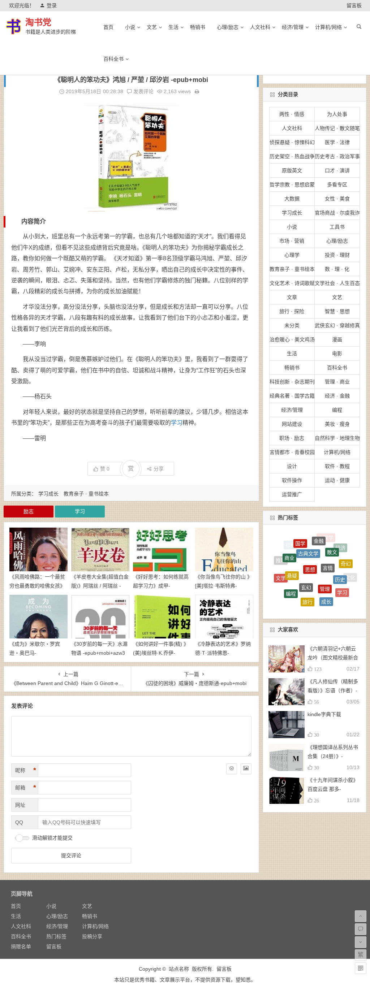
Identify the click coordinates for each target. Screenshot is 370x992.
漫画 (337, 339)
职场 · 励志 (291, 438)
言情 (328, 550)
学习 (176, 423)
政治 (296, 598)
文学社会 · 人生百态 (337, 283)
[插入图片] (246, 768)
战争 (284, 589)
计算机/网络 (328, 27)
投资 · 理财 (337, 255)
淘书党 (38, 22)
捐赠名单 (21, 946)
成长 (326, 587)
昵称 (25, 770)
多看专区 (337, 184)
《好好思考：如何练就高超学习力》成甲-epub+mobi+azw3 (161, 586)
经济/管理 (293, 27)
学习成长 (48, 494)
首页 (108, 27)
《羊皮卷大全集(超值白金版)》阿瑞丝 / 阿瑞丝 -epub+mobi (100, 586)
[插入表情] (231, 768)
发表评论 (143, 91)
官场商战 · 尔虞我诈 (337, 213)
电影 (337, 353)
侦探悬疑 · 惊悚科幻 (292, 142)
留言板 (354, 5)
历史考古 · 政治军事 (337, 156)
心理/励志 (227, 27)
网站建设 (292, 424)
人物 (332, 600)
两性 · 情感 (291, 114)
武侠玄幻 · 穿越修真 (337, 325)
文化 (350, 575)
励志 (28, 511)
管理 (325, 569)
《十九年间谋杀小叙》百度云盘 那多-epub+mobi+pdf (332, 789)
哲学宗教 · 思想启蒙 (292, 184)
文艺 (152, 27)
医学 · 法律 (337, 142)
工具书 (337, 227)
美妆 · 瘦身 (337, 424)
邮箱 (25, 788)
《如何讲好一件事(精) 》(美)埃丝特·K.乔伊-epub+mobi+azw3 (161, 653)
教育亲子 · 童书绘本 (86, 494)
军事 (315, 602)
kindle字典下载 (324, 714)
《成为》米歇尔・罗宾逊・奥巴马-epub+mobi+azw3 (34, 653)
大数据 (292, 199)
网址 (20, 805)
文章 (292, 297)
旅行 (307, 586)
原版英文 (292, 170)
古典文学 (308, 539)
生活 (173, 27)
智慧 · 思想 (337, 311)
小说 (130, 27)
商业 (289, 548)
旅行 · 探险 (291, 311)
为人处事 (337, 114)
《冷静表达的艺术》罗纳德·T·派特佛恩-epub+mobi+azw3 (223, 653)
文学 (281, 570)
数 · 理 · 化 (337, 269)
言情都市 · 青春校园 (292, 452)
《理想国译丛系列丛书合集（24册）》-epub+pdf (332, 756)
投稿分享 (92, 936)
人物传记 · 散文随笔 (337, 128)
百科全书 (113, 59)
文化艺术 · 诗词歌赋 (292, 283)
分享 (159, 469)
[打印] (196, 91)
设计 (292, 466)
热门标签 (56, 936)
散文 (332, 542)
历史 (340, 564)
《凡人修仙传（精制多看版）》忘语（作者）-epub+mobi (332, 690)
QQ (19, 822)
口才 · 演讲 (337, 170)
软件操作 (292, 480)
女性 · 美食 (337, 199)
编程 (337, 410)
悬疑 (292, 559)
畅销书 (197, 27)
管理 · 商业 (337, 382)
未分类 (292, 325)
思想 (310, 550)
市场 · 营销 (291, 241)
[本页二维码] (360, 968)
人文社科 (260, 27)
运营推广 (292, 494)
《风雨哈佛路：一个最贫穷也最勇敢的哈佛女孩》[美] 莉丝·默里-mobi (37, 586)
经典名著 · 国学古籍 (292, 396)
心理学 (292, 255)
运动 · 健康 (337, 480)
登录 (52, 5)
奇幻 (346, 556)
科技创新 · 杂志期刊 (292, 382)
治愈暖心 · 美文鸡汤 (292, 339)
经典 (344, 593)
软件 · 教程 (337, 466)
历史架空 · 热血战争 (292, 156)
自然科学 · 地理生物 (337, 438)
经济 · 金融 (337, 396)
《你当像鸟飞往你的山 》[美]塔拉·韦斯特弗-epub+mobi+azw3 (223, 586)
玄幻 (306, 567)
